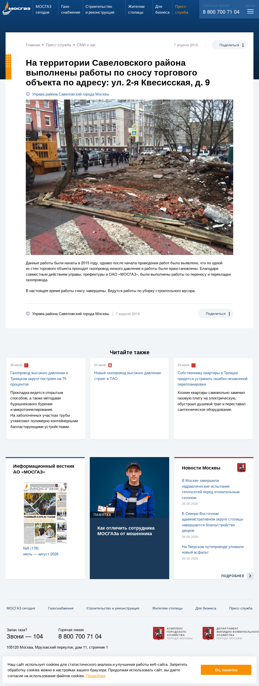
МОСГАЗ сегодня (21, 607)
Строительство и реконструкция (113, 607)
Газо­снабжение (61, 607)
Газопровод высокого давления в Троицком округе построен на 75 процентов (39, 378)
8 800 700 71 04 (221, 11)
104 (38, 635)
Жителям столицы (167, 607)
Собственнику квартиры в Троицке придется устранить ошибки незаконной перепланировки (212, 378)
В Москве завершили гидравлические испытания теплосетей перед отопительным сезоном (211, 489)
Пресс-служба (240, 607)
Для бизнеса (206, 607)
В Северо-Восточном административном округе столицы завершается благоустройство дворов (212, 522)
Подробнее (95, 675)
